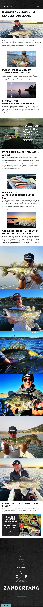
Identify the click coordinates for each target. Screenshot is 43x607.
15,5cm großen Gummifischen (32, 163)
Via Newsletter (21, 561)
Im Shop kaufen (28, 140)
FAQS (23, 598)
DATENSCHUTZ (19, 598)
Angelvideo (4, 511)
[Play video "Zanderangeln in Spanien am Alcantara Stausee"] (21, 525)
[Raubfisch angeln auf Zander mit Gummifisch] (21, 331)
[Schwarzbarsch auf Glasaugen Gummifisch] (21, 416)
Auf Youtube (21, 564)
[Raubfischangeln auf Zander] (21, 288)
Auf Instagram (21, 559)
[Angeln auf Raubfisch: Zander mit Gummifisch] (21, 500)
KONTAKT (28, 598)
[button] (6, 605)
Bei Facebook (21, 556)
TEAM (26, 598)
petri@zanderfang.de (34, 244)
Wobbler (11, 167)
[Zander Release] (21, 373)
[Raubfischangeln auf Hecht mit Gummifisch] (21, 458)
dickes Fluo (14, 163)
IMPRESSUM (14, 598)
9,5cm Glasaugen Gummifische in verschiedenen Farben (20, 159)
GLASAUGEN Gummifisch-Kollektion (31, 128)
